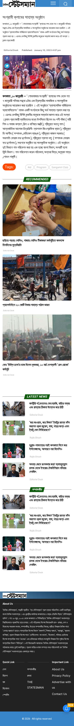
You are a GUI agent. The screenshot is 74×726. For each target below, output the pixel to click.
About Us (8, 603)
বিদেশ (5, 675)
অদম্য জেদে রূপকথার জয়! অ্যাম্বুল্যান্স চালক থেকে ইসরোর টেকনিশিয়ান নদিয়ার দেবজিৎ (48, 467)
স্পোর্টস (6, 694)
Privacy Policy (61, 675)
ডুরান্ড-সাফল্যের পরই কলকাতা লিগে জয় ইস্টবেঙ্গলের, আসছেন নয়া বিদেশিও (48, 447)
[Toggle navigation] (53, 3)
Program (41, 167)
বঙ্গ (4, 682)
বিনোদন (6, 688)
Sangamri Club (60, 167)
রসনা (29, 675)
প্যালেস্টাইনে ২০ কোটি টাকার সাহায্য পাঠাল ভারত (26, 305)
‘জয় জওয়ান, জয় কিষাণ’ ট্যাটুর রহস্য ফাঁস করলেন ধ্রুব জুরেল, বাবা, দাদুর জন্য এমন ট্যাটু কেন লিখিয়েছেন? (49, 426)
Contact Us (59, 694)
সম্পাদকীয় (31, 669)
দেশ (4, 669)
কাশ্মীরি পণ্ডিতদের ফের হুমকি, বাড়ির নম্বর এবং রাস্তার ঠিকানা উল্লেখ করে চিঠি (49, 405)
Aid (29, 167)
